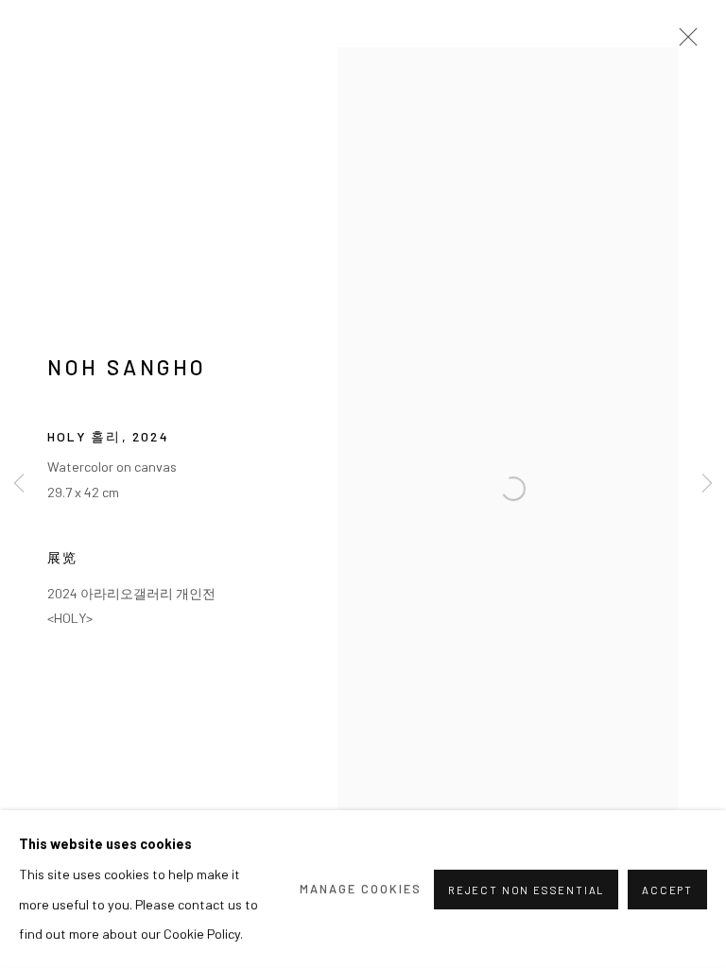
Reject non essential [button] (526, 889)
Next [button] (707, 484)
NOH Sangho (127, 367)
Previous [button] (19, 484)
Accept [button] (667, 889)
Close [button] (683, 42)
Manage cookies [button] (361, 888)
